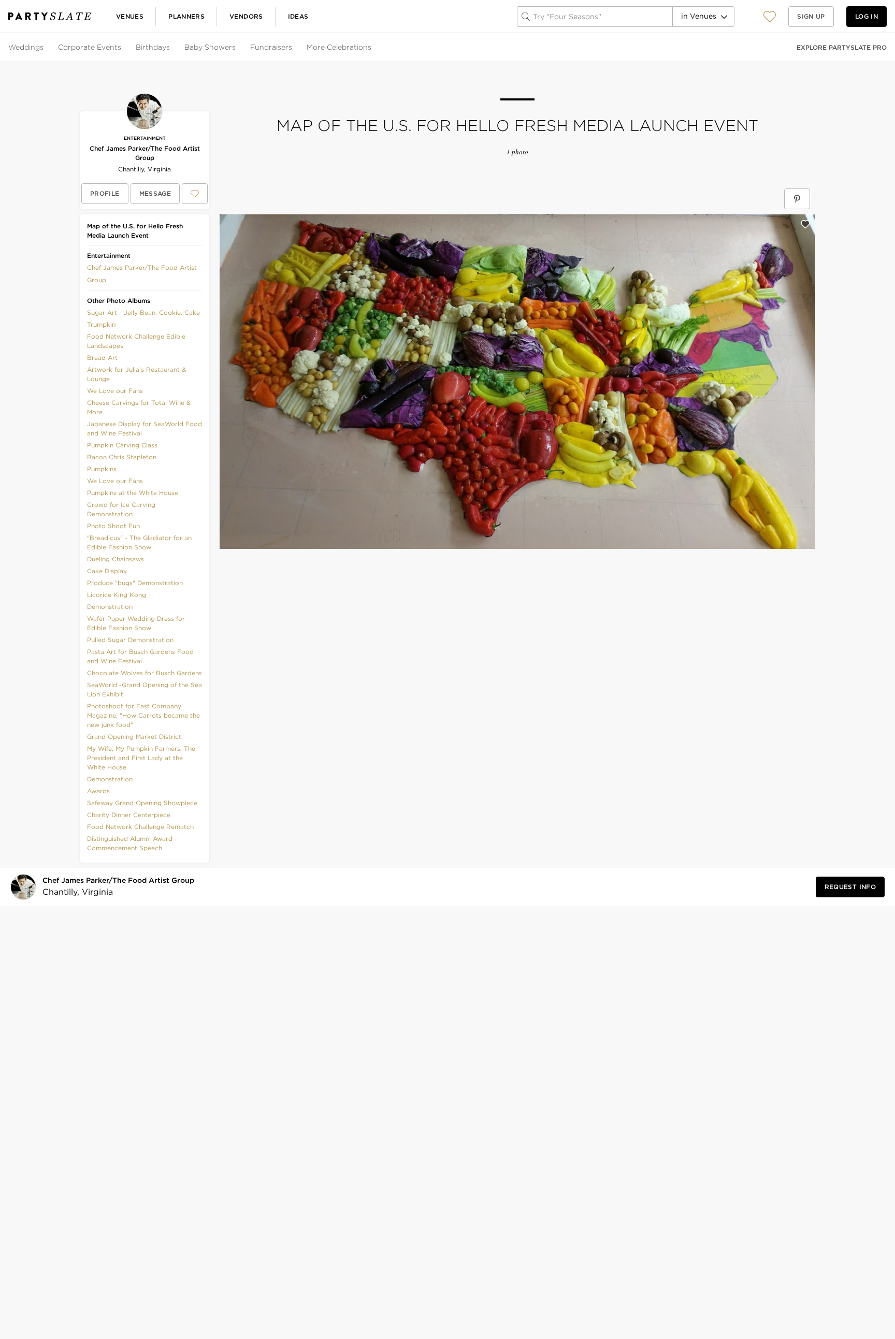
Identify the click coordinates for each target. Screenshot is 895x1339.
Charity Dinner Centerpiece (128, 815)
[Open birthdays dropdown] (171, 48)
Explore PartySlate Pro (842, 47)
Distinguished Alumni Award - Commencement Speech (132, 843)
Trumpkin (101, 324)
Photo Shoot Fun (113, 526)
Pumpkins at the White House (132, 493)
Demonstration (110, 606)
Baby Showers (210, 47)
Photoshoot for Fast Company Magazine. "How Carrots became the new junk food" (143, 715)
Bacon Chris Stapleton (121, 457)
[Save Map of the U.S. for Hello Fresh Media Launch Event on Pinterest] (797, 198)
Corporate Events (89, 47)
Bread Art (102, 357)
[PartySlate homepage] (49, 16)
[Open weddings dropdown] (45, 48)
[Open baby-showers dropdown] (237, 48)
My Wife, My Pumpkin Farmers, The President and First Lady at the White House (141, 758)
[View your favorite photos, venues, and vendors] (769, 16)
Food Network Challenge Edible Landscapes (136, 341)
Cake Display (107, 571)
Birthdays (153, 47)
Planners (186, 16)
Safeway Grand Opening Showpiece (142, 803)
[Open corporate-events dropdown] (122, 48)
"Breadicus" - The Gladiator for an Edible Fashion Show (139, 542)
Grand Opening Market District (134, 736)
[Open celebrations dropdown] (372, 48)
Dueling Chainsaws (115, 559)
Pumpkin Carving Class (122, 445)
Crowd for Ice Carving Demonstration (121, 509)
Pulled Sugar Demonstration (130, 640)
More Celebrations (339, 47)
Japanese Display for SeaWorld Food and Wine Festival (144, 428)
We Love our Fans (115, 391)
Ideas (298, 16)
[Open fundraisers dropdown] (293, 48)
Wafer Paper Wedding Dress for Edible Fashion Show (136, 623)
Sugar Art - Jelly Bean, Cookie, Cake (143, 312)
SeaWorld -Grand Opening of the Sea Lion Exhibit (144, 689)
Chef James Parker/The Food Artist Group (145, 153)
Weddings (26, 47)
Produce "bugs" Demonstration (135, 583)
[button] (769, 16)
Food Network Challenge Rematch (140, 827)
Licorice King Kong (116, 595)
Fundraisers (271, 47)
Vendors (246, 16)
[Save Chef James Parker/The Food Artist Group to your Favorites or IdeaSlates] (195, 193)
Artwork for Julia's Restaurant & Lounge (136, 374)
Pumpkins (102, 469)
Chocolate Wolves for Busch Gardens (144, 673)
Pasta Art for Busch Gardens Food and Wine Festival (140, 656)
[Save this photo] (805, 224)
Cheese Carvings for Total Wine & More (139, 407)
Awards (98, 791)
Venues (129, 16)
